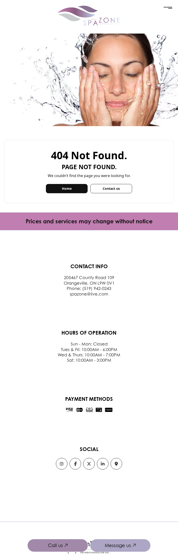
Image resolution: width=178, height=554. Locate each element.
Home (67, 188)
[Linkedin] (102, 464)
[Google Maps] (116, 464)
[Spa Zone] (89, 15)
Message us (118, 545)
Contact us (111, 188)
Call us (56, 545)
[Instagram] (61, 464)
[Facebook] (75, 464)
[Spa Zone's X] (89, 464)
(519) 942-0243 (96, 288)
